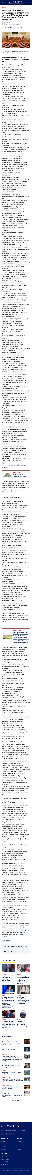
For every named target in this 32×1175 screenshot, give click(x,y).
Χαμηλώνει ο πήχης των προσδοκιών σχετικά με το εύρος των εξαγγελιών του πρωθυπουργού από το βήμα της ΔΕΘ (23, 979)
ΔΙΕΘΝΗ (3, 1146)
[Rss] (12, 1133)
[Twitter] (14, 27)
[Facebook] (10, 27)
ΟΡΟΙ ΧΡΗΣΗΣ (5, 1159)
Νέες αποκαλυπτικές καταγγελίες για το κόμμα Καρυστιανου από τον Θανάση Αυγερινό (7, 979)
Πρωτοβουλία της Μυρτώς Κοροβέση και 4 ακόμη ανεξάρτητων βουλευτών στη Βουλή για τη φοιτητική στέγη (23, 1000)
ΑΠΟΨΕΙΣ (3, 1144)
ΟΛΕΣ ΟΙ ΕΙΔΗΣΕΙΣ (16, 1100)
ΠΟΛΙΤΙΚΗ (5, 7)
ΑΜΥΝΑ (3, 1141)
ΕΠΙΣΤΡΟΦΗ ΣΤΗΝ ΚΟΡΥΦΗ (16, 1172)
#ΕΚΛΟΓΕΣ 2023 (6, 940)
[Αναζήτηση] (28, 2)
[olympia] (16, 2)
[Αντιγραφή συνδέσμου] (21, 27)
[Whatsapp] (17, 27)
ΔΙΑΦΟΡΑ (19, 1149)
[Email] (9, 1133)
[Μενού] (3, 2)
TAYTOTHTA (4, 1156)
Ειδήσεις (4, 936)
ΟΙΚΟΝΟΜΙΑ (20, 1144)
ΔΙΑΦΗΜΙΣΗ (4, 1162)
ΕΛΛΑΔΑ (3, 1149)
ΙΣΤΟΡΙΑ (19, 1141)
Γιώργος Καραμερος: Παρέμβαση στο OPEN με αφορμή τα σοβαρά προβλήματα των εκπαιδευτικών (8, 1024)
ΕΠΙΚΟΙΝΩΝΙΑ (5, 1164)
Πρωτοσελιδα (20, 934)
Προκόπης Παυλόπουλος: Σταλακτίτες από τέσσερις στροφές (22, 1024)
